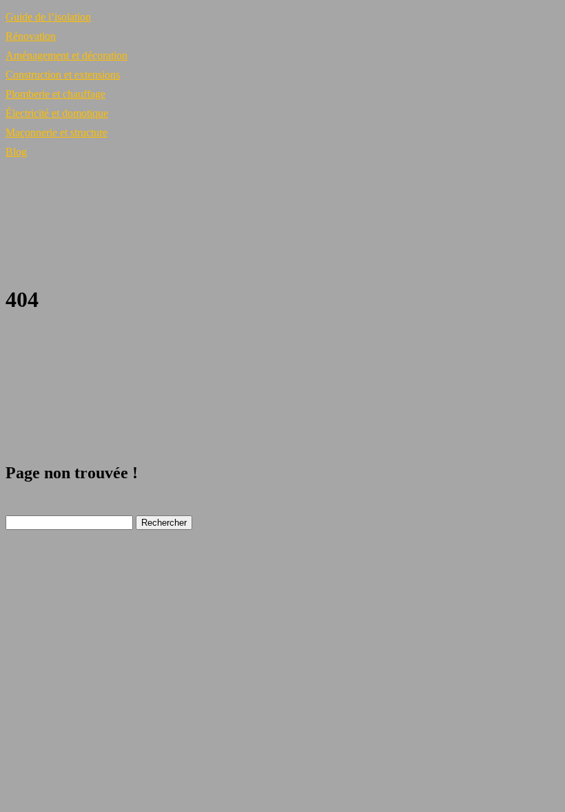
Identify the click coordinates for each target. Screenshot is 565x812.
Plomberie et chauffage (55, 94)
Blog (16, 152)
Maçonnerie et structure (56, 132)
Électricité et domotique (57, 113)
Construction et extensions (63, 75)
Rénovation (31, 36)
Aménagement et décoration (66, 55)
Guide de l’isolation (48, 17)
